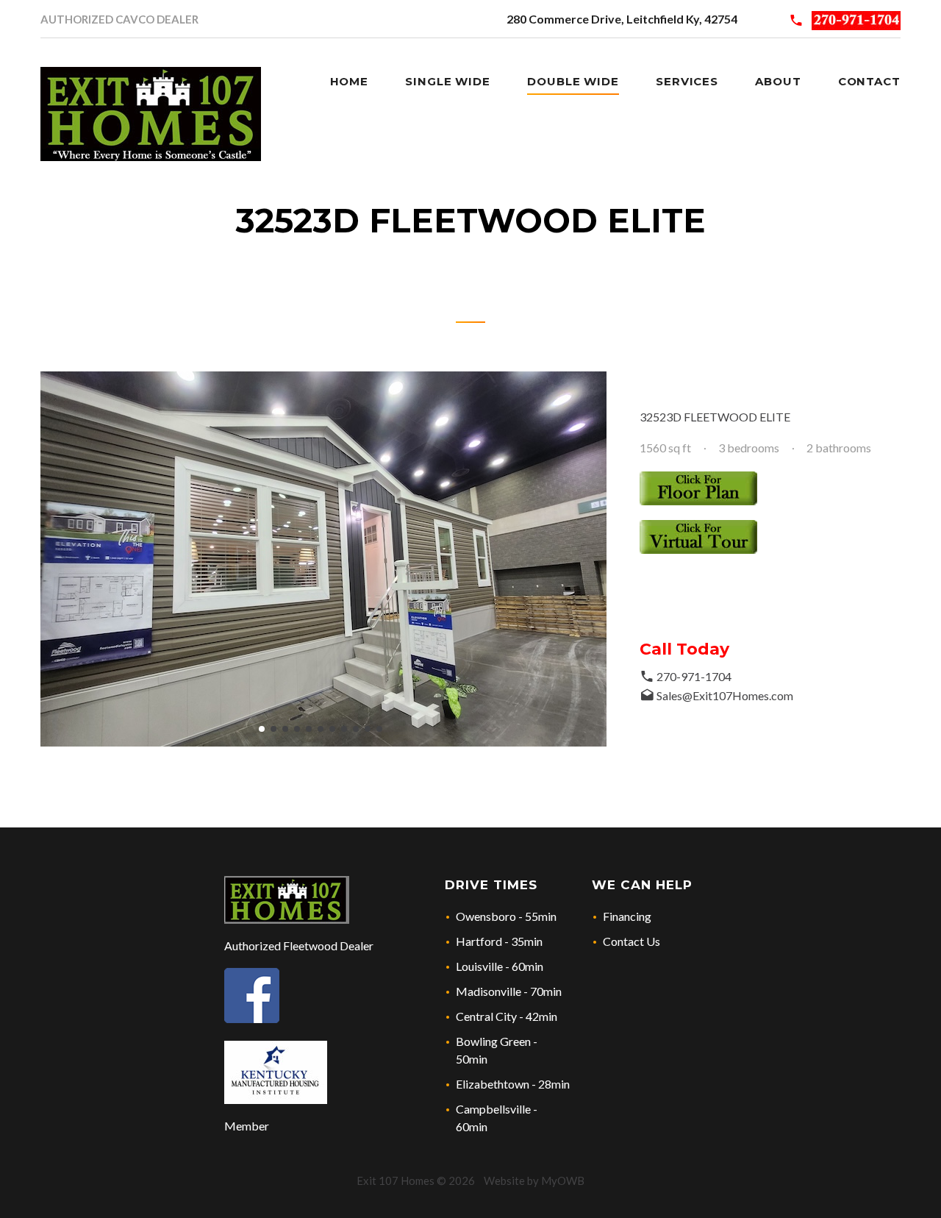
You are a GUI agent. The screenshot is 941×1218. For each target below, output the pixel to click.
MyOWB (562, 1180)
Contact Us (631, 941)
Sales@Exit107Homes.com (724, 695)
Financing (627, 916)
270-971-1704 (693, 676)
